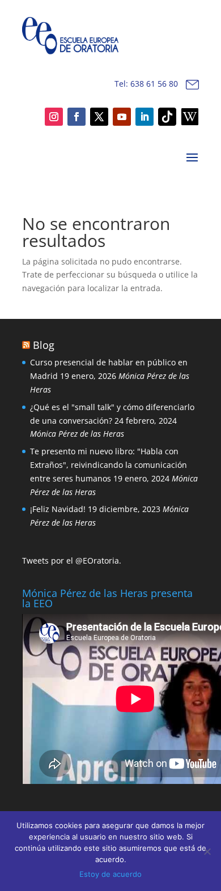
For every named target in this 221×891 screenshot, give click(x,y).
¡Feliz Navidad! (58, 509)
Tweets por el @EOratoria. (71, 560)
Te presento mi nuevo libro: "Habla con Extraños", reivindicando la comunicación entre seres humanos (108, 465)
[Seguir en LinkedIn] (144, 117)
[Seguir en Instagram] (54, 117)
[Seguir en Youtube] (122, 117)
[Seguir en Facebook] (76, 117)
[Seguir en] (167, 117)
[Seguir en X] (99, 117)
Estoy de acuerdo (110, 874)
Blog (43, 345)
